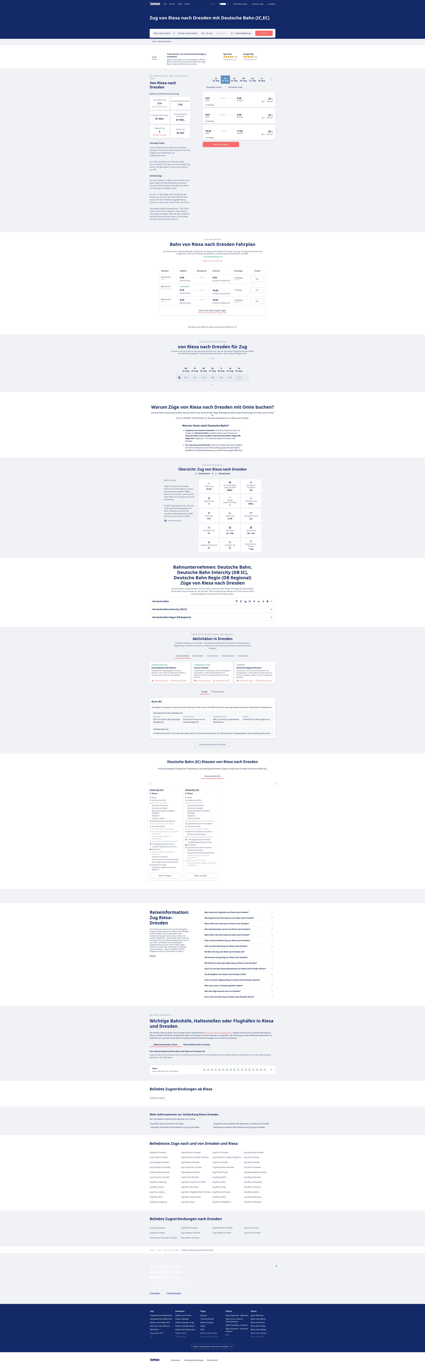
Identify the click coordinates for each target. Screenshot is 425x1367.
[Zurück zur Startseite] (157, 4)
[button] (208, 33)
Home (152, 1250)
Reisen (254, 1311)
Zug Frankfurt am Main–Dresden (195, 1157)
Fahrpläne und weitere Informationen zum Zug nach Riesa (175, 1127)
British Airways (206, 1322)
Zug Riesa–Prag (218, 1187)
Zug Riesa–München (252, 1177)
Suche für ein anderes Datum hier (212, 312)
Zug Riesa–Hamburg (158, 1182)
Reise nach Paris (258, 1322)
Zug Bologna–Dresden (190, 1172)
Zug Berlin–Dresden (158, 1152)
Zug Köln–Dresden (220, 1162)
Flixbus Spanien (182, 1319)
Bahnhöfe (154, 1329)
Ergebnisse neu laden (211, 261)
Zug (165, 4)
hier (235, 327)
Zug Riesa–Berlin (219, 1177)
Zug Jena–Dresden (157, 1233)
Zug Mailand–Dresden (190, 1162)
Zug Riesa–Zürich (157, 1187)
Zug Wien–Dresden (252, 1162)
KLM (202, 1329)
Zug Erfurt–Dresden (252, 1233)
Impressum (176, 1360)
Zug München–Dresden (191, 1152)
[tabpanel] (212, 831)
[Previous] (179, 369)
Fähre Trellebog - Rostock (237, 1325)
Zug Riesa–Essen (188, 1202)
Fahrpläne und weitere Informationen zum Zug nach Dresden (239, 1127)
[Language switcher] (224, 4)
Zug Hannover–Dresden (160, 1177)
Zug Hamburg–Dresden (254, 1152)
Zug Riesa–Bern (156, 1197)
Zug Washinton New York (161, 1319)
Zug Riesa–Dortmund (221, 1192)
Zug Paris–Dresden (220, 1152)
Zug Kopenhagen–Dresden (255, 1172)
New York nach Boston (160, 1326)
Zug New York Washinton (161, 1315)
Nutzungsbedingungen (194, 1360)
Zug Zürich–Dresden (252, 1167)
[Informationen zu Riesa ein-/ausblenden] (271, 1069)
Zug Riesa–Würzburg (252, 1197)
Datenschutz (212, 1360)
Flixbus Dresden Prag (184, 1322)
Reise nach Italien (258, 1329)
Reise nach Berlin (258, 1319)
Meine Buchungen (240, 4)
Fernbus (172, 4)
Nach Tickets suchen (159, 107)
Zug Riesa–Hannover (252, 1187)
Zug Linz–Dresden (251, 1228)
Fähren (187, 4)
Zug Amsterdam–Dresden (223, 1167)
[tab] (214, 87)
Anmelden (271, 4)
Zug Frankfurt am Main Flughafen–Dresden (230, 1157)
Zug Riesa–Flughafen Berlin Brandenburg (198, 1192)
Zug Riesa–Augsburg (158, 1202)
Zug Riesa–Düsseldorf (253, 1182)
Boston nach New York (160, 1322)
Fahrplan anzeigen (160, 135)
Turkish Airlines (207, 1319)
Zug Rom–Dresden (252, 1157)
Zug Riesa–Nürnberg (189, 1187)
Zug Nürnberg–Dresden (160, 1172)
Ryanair (203, 1315)
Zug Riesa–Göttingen (252, 1202)
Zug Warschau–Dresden (222, 1228)
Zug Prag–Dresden (220, 1172)
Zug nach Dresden (171, 1250)
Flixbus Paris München (185, 1329)
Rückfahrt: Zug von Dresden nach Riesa (167, 1123)
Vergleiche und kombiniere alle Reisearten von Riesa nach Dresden (241, 1123)
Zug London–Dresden (159, 1157)
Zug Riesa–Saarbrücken (191, 1197)
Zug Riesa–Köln (218, 1182)
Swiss (202, 1326)
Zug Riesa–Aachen (251, 1192)
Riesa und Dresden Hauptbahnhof (217, 1033)
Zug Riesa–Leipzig (157, 1098)
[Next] (271, 80)
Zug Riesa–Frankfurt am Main (193, 1182)
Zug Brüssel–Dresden (190, 1177)
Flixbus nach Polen (183, 1315)
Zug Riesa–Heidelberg (221, 1202)
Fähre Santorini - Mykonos (237, 1315)
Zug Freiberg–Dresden (221, 1233)
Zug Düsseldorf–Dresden (160, 1167)
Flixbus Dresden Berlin (185, 1326)
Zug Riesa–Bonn (219, 1197)
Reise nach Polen (258, 1326)
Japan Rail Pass (257, 1315)
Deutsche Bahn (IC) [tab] (212, 776)
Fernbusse (179, 1311)
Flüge (180, 4)
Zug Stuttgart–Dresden (159, 1162)
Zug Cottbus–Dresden (190, 1237)
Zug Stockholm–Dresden (191, 1167)
